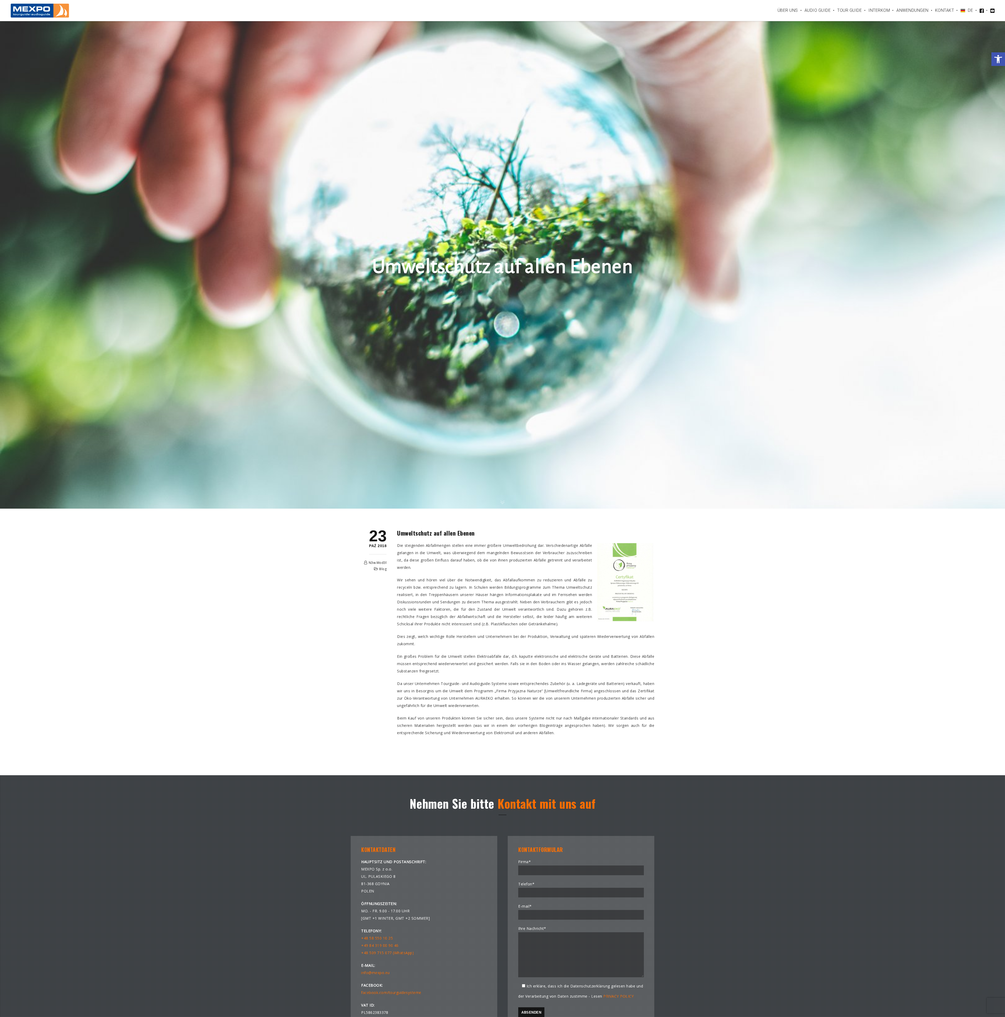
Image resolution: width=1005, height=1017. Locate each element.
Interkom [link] (879, 10)
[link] (998, 59)
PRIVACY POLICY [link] (618, 996)
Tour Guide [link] (849, 10)
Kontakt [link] (944, 10)
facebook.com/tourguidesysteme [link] (391, 992)
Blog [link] (383, 569)
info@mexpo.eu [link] (375, 972)
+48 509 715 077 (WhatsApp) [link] (387, 952)
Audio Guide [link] (818, 10)
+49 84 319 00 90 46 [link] (380, 945)
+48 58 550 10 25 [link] (377, 938)
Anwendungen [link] (912, 10)
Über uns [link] (788, 10)
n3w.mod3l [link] (378, 562)
